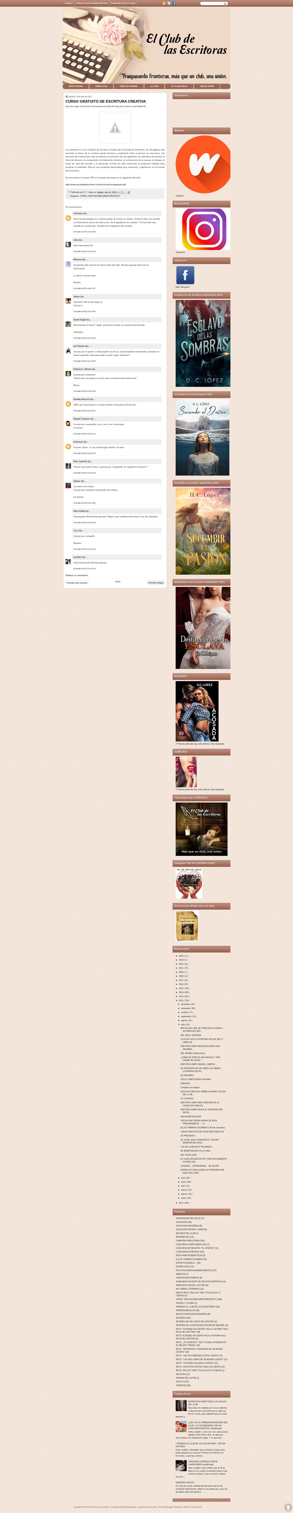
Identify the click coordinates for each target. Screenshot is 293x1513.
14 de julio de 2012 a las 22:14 (84, 453)
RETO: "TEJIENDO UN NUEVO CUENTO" (195, 1363)
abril (183, 1186)
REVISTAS (181, 1374)
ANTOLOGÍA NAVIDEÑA (187, 1226)
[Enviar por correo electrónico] (118, 192)
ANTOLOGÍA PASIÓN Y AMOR (190, 1229)
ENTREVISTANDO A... (186, 1263)
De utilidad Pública (179, 86)
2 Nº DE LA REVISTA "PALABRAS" (196, 1147)
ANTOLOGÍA (182, 1222)
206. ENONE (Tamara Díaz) (193, 1053)
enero (184, 1198)
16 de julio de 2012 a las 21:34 (84, 568)
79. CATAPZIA (187, 1098)
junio (183, 1178)
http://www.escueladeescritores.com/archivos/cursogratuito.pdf (95, 184)
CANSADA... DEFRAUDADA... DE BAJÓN (200, 1166)
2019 (181, 972)
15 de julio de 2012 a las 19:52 (84, 503)
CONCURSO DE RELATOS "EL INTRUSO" (195, 1248)
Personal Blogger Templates (170, 1507)
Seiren (76, 296)
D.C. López (154, 86)
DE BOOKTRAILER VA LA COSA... (196, 1151)
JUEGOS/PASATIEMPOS (187, 1278)
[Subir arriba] (288, 1507)
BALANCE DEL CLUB (185, 1233)
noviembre (186, 1008)
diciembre (185, 1004)
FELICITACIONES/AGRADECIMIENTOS (194, 1270)
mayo (184, 1182)
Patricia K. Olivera (82, 369)
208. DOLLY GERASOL (191, 1035)
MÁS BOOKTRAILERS (191, 1116)
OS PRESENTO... (189, 1136)
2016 (181, 984)
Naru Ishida (79, 511)
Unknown (78, 213)
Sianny (77, 481)
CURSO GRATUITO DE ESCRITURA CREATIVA (202, 1132)
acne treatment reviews (147, 1507)
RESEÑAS (181, 1318)
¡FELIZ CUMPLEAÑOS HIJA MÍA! (196, 1079)
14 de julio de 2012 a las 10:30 (84, 232)
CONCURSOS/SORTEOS (187, 1252)
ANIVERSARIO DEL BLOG (188, 1218)
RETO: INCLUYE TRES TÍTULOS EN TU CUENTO (199, 1370)
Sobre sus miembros (129, 86)
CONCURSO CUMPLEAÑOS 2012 (191, 1244)
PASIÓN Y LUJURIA (185, 1303)
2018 (181, 976)
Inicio (117, 581)
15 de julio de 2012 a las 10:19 (84, 473)
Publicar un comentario (76, 575)
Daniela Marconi (81, 399)
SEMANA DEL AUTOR (186, 1378)
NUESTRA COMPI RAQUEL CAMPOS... (199, 1064)
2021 (181, 968)
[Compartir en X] (125, 192)
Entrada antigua (156, 582)
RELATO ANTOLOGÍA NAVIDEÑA (191, 1314)
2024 (181, 960)
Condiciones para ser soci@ (123, 3)
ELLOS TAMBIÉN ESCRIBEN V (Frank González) (203, 1127)
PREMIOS (185, 1083)
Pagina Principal (76, 86)
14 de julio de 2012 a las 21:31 (84, 434)
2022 (181, 964)
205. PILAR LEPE (189, 1155)
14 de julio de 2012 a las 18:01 (84, 311)
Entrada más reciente (77, 583)
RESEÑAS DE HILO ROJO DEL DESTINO (195, 1321)
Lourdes (77, 557)
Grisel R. (141, 106)
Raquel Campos (81, 418)
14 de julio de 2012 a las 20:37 (84, 411)
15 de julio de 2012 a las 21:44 (84, 549)
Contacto (69, 3)
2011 (181, 1203)
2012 (181, 1000)
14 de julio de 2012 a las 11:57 (84, 288)
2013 (181, 996)
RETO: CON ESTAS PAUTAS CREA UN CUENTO (198, 1367)
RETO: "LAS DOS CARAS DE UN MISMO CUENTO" (199, 1359)
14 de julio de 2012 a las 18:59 (84, 361)
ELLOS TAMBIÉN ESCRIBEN (189, 1259)
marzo (184, 1190)
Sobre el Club (101, 86)
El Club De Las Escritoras (99, 1507)
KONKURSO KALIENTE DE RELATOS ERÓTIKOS (199, 1281)
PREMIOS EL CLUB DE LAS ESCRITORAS (195, 1307)
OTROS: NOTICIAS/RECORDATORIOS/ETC (100, 196)
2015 (181, 988)
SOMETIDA (181, 1385)
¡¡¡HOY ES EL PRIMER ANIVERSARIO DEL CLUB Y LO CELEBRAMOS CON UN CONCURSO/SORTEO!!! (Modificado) (208, 1425)
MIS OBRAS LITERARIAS (188, 1289)
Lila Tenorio (79, 346)
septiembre (186, 1016)
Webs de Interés (207, 86)
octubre (184, 1012)
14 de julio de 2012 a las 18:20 (84, 338)
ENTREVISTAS (183, 1266)
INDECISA (180, 1274)
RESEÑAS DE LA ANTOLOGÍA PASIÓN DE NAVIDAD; (200, 1325)
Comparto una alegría (190, 1087)
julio (183, 1024)
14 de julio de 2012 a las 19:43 (84, 391)
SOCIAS (180, 1381)
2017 (181, 980)
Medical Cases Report (192, 1507)
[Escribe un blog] (121, 192)
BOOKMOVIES (183, 1237)
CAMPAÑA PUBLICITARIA (188, 1240)
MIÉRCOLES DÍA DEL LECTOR (190, 1285)
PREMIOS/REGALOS (185, 1310)
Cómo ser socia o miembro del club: (91, 3)
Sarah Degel (79, 319)
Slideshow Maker (129, 1507)
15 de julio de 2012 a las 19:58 (84, 522)
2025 (181, 956)
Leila (75, 240)
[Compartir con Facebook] (128, 192)
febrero (184, 1194)
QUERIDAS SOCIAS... (186, 1482)
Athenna (77, 259)
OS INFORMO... (188, 1075)
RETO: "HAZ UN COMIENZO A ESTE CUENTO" (197, 1355)
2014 (181, 992)
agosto (184, 1020)
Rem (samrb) (80, 461)
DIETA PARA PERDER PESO (189, 1255)
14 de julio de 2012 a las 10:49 (84, 251)
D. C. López (88, 192)
